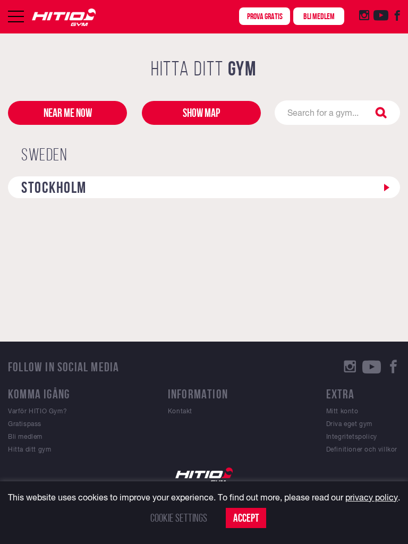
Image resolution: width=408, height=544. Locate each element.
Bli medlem (319, 16)
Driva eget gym (349, 424)
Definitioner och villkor (361, 449)
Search (383, 112)
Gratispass (24, 424)
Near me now (68, 112)
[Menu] (16, 16)
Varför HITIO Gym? (37, 411)
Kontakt (180, 411)
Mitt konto (342, 411)
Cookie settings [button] (178, 518)
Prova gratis (265, 16)
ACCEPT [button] (246, 518)
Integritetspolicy (351, 436)
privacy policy (371, 497)
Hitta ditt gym (29, 449)
